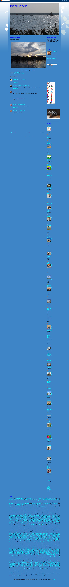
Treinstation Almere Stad (55, 564)
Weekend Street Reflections (20, 570)
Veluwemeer (20, 567)
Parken (50, 549)
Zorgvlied (21, 575)
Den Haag (49, 517)
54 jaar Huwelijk (22, 499)
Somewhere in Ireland (49, 216)
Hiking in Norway (48, 298)
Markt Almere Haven (12, 539)
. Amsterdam (11, 498)
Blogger (53, 579)
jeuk (44, 532)
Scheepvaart (44, 555)
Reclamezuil (45, 551)
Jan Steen (28, 532)
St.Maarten (25, 561)
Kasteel (33, 533)
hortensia (58, 530)
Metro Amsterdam (44, 539)
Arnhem (21, 506)
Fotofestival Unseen (37, 522)
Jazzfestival (36, 532)
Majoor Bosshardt (32, 538)
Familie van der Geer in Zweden (49, 361)
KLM (30, 535)
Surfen (22, 563)
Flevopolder (35, 521)
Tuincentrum (44, 565)
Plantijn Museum (36, 550)
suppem (19, 563)
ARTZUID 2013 (11, 507)
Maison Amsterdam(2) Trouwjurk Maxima (23, 538)
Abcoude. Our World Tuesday (47, 499)
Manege (40, 538)
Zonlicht (52, 574)
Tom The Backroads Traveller (49, 142)
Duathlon (11, 519)
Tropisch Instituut (26, 565)
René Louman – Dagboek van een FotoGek (49, 487)
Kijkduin (21, 535)
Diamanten (25, 518)
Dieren (29, 518)
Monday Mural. (29, 541)
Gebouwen (36, 523)
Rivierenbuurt (11, 553)
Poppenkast (51, 550)
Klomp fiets (34, 535)
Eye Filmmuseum (38, 520)
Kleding (28, 535)
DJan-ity (48, 324)
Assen (43, 507)
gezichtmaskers (17, 524)
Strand (42, 562)
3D (54, 498)
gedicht (41, 523)
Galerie (12, 523)
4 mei (58, 498)
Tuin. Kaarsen (40, 565)
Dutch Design (25, 519)
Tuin (35, 565)
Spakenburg (45, 560)
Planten (32, 550)
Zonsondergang (11, 575)
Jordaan (56, 532)
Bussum (55, 514)
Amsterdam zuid (15, 73)
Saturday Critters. (44, 554)
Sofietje (30, 560)
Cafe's (59, 514)
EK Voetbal (41, 519)
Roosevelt (32, 553)
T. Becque (14, 91)
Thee (29, 564)
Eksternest (45, 519)
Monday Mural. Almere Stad (37, 541)
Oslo (17, 548)
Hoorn (55, 530)
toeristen (40, 564)
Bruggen (25, 514)
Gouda (11, 525)
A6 (34, 499)
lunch (56, 537)
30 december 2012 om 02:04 (20, 110)
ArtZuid (58, 506)
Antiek (53, 505)
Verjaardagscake (41, 567)
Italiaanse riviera (20, 532)
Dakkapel (54, 516)
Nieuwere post (13, 132)
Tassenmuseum (52, 563)
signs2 (51, 219)
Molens (29, 540)
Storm (13, 562)
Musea (56, 542)
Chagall (42, 515)
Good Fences (33, 524)
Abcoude (40, 499)
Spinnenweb (10, 561)
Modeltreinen (11, 540)
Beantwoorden (15, 82)
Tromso (22, 565)
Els (10, 520)
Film (20, 521)
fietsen (57, 520)
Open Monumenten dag (45, 547)
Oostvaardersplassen (35, 547)
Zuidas (25, 575)
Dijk (36, 518)
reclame (41, 551)
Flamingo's (30, 521)
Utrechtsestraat (36, 566)
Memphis (32, 539)
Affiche (58, 499)
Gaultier (19, 523)
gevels (54, 523)
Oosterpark (21, 547)
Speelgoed (50, 560)
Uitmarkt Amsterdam (16, 566)
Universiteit (21, 566)
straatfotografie (24, 562)
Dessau (10, 518)
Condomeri (25, 516)
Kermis (25, 534)
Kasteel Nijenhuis (45, 533)
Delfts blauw (39, 517)
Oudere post (42, 132)
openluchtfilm (11, 548)
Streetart (45, 562)
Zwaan (32, 575)
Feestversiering (48, 520)
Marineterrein (53, 538)
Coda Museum (18, 516)
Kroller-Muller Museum (24, 536)
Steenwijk (46, 561)
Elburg (50, 519)
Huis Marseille (24, 531)
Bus (47, 514)
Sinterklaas (53, 557)
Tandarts (36, 563)
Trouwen (32, 565)
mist (48, 539)
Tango (39, 563)
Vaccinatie (40, 566)
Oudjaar (43, 548)
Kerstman (37, 534)
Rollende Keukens (20, 553)
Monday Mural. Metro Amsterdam (48, 541)
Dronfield (59, 518)
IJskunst (57, 531)
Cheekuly (49, 515)
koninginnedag (47, 535)
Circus (14, 516)
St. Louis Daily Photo (49, 182)
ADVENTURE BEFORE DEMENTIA (49, 204)
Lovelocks (53, 537)
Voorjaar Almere (50, 568)
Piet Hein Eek (20, 550)
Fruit (9, 523)
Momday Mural (33, 540)
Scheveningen (56, 555)
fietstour (17, 521)
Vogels (25, 568)
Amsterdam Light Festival (36, 503)
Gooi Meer (39, 524)
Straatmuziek (37, 562)
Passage (57, 549)
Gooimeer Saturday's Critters (51, 524)
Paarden (23, 549)
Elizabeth (58, 519)
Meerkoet (24, 539)
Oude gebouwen (27, 548)
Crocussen (38, 516)
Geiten (44, 523)
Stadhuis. (29, 561)
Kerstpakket (51, 534)
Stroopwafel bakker (53, 562)
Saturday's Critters (51, 554)
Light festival (43, 537)
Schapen (35, 555)
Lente (19, 537)
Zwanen (35, 575)
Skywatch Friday (21, 73)
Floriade (40, 521)
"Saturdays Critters (40, 498)
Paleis (39, 549)
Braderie (10, 514)
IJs (54, 531)
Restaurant (32, 552)
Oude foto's (21, 548)
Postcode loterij (11, 551)
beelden (45, 508)
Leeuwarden (49, 536)
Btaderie (34, 514)
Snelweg (26, 560)
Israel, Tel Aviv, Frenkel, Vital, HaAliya (49, 319)
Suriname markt (27, 563)
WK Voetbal (42, 573)
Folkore (54, 521)
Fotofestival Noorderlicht (29, 522)
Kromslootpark (31, 536)
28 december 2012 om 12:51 (21, 79)
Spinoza (19, 561)
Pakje (36, 549)
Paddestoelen (28, 549)
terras (19, 564)
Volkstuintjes (31, 568)
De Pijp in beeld (48, 263)
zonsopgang (17, 575)
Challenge (45, 515)
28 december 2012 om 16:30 (22, 91)
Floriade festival (45, 521)
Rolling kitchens (27, 553)
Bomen (10, 513)
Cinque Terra (57, 515)
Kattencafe (13, 534)
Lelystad (11, 537)
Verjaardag (30, 567)
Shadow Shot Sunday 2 (55, 556)
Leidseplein (58, 536)
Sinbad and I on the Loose (49, 410)
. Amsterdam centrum (19, 498)
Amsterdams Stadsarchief (19, 505)
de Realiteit (35, 517)
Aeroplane (54, 499)
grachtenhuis (46, 525)
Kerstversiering (13, 535)
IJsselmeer (10, 532)
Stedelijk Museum (40, 561)
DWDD (29, 519)
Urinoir (25, 566)
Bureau (45, 514)
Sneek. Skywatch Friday (16, 560)
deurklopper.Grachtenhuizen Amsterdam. (17, 518)
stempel (55, 561)
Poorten (47, 550)
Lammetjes (44, 536)
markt (57, 538)
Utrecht (31, 566)
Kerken (17, 534)
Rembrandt (23, 552)
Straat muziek (17, 562)
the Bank (22, 564)
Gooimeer (44, 524)
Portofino (55, 550)
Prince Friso (22, 551)
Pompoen (44, 550)
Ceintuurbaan (31, 515)
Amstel (44, 502)
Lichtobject (39, 537)
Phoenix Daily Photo (49, 165)
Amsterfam (33, 505)
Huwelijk (33, 531)
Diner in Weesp (47, 518)
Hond (48, 530)
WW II (58, 573)
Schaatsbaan (21, 555)
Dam (57, 516)
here (33, 70)
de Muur (31, 517)
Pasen (54, 549)
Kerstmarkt (42, 534)
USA (27, 566)
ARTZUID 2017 (22, 507)
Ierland (45, 531)
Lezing (30, 537)
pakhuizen (33, 549)
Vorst (54, 568)
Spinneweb (15, 561)
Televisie (58, 563)
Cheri (14, 110)
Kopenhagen (11, 536)
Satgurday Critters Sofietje (20, 554)
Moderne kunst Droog (16, 540)
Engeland (16, 520)
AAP (36, 499)
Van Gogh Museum (53, 566)
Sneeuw (21, 560)
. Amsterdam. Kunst (29, 498)
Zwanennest (38, 575)
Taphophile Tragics (45, 563)
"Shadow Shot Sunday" (48, 498)
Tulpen (51, 565)
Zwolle (43, 575)
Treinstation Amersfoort (12, 565)
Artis (54, 506)
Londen (50, 537)
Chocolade (52, 515)
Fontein (57, 521)
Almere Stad (11, 502)
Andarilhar (49, 371)
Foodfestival (13, 522)
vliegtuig (19, 568)
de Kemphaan (25, 517)
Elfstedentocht (54, 519)
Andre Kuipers (38, 505)
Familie (44, 520)
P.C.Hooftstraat (19, 549)
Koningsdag (53, 535)
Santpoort (10, 554)
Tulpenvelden (57, 565)
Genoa (47, 523)
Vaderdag (44, 566)
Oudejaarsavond (39, 548)
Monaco (37, 540)
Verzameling (53, 567)
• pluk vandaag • (49, 445)
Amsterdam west (40, 504)
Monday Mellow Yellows (42, 540)
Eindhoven (36, 519)
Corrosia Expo (33, 516)
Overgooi (14, 549)
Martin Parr (20, 539)
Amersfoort (33, 502)
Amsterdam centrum (23, 503)
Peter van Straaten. (15, 550)
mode (57, 539)
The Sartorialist (49, 478)
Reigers (15, 552)
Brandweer (13, 514)
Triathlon (18, 565)
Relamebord (19, 552)
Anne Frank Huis (43, 505)
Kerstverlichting (57, 534)
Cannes (18, 515)
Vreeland (57, 568)
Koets (43, 535)
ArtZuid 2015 (17, 507)
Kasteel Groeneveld (38, 533)
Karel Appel (25, 533)
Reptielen (28, 552)
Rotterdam (37, 553)
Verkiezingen (49, 567)
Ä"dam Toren (31, 499)
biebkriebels (18, 6)
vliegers (16, 568)
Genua (50, 523)
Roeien (15, 553)
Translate (54, 65)
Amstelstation (49, 502)
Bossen (36, 513)
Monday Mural (49, 540)
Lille (46, 537)
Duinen (17, 519)
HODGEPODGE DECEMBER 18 (49, 339)
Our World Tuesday (50, 548)
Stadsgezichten (33, 561)
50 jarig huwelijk (11, 499)
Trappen (48, 564)
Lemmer (15, 537)
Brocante (20, 514)
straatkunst (31, 562)
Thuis (32, 564)
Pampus (42, 549)
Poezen (41, 550)
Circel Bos (10, 516)
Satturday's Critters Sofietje (29, 554)
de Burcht (13, 517)
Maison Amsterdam (14, 538)
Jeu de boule (41, 532)
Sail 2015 (57, 553)
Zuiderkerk (28, 575)
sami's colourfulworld (49, 236)
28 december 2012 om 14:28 (24, 85)
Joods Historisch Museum (49, 532)
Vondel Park (35, 568)
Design (58, 517)
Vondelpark (40, 568)
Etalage (25, 520)
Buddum (37, 514)
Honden (51, 530)
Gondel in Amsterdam (27, 524)
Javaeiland (32, 532)
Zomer (34, 574)
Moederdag (22, 540)
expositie (33, 520)
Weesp (43, 570)
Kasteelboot (51, 533)
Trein (50, 564)
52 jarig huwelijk (16, 499)
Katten (55, 533)
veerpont (58, 566)
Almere (25, 500)
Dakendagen (49, 516)
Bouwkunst (53, 513)
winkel (19, 573)
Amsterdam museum (46, 503)
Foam (50, 521)
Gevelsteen (57, 523)
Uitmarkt (10, 566)
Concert (22, 516)
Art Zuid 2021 (37, 506)
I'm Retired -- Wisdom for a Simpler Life (49, 389)
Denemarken (54, 517)
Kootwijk (58, 535)
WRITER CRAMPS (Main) (48, 336)
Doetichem (55, 518)
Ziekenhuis (29, 574)
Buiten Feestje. (41, 514)
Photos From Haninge (49, 176)
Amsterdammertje (11, 505)
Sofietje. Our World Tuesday (38, 560)
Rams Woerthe (32, 551)
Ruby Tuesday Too (48, 553)
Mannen (44, 538)
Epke (22, 520)
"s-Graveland (34, 498)
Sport (21, 561)
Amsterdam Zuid (48, 504)
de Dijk (20, 517)
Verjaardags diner (35, 567)
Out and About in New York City (48, 467)
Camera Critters (13, 515)
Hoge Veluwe (30, 530)
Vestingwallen (58, 567)
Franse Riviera (49, 522)
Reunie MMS (37, 552)
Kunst (35, 536)
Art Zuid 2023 (42, 506)
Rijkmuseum (42, 552)
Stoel (58, 561)
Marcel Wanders (48, 538)
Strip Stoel (48, 562)
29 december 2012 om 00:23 (20, 104)
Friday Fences (55, 522)
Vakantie (48, 566)
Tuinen (48, 565)
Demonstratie (44, 517)
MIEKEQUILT (49, 225)
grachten (21, 525)
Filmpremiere (23, 521)
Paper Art (46, 549)
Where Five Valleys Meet (49, 345)
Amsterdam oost (20, 504)
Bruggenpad (29, 514)
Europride (30, 520)
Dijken (39, 518)
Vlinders (22, 568)
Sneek (10, 560)
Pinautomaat (28, 550)
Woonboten (51, 573)
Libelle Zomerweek (34, 537)
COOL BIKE (49, 137)
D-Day (41, 516)
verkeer (45, 567)
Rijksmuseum (47, 552)
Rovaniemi (42, 553)
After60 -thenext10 (49, 274)
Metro (39, 539)
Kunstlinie (39, 536)
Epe (19, 520)
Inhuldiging (15, 532)
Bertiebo (48, 126)
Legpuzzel (54, 536)
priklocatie (18, 551)
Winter (32, 573)
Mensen (36, 539)
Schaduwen (30, 555)
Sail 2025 (53, 553)
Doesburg (51, 518)
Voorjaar (45, 568)
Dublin (14, 519)
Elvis (12, 520)
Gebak (29, 523)
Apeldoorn (10, 506)
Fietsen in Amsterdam (12, 521)
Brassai (17, 514)
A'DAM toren (26, 499)
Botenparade (41, 513)
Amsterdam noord (55, 503)
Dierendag (33, 518)
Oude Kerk (33, 548)
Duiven (20, 519)
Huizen (29, 531)
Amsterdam (55, 502)
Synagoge (31, 563)
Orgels (15, 548)
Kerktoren (22, 534)
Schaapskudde (14, 555)
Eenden (32, 519)
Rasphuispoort (37, 551)
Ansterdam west (49, 505)
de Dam (17, 517)
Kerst (29, 534)
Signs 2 (30, 557)
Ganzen (16, 523)
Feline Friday (53, 520)
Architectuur (16, 506)
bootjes (24, 513)
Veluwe (17, 567)
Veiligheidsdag (12, 567)
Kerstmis (46, 534)
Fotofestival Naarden (19, 522)
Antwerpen (56, 505)
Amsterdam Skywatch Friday (31, 504)
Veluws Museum (25, 567)
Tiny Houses (36, 564)
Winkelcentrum (24, 573)
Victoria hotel (12, 568)
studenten (58, 562)
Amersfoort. (39, 502)
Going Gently (48, 154)
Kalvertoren (18, 533)
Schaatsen (25, 555)
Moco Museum (53, 539)
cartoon (21, 515)
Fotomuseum (44, 522)
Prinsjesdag (27, 551)
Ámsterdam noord (12, 504)
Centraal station (36, 515)
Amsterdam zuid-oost (56, 504)
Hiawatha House (48, 136)
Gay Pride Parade (24, 523)
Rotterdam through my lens (49, 421)
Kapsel (22, 533)
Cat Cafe (26, 515)
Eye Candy (49, 400)
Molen (26, 540)
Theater (26, 564)
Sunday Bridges (13, 563)
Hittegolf (15, 530)
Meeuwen (28, 539)
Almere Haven (41, 500)
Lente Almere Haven (24, 537)
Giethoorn (22, 524)
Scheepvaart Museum (50, 555)
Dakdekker (44, 516)
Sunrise (51, 403)
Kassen (29, 533)
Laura (14, 104)
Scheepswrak (40, 555)
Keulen (18, 535)
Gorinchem (58, 524)
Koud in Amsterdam (17, 536)
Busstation (51, 514)
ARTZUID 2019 (28, 507)
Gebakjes (32, 523)
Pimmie (24, 550)
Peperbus (10, 550)
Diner (43, 518)
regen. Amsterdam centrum (55, 551)
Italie (25, 532)
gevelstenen (11, 524)
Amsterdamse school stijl (27, 505)
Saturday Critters (37, 554)
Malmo (37, 538)
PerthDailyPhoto (16, 85)
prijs (14, 551)
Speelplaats (54, 560)
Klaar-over (24, 535)
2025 (52, 498)
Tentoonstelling (12, 564)
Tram (44, 564)
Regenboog (11, 552)
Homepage (28, 132)
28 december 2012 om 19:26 (21, 98)
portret (58, 550)
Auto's (58, 507)
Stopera (10, 562)
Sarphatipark (14, 554)
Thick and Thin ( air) (49, 382)
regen (49, 551)
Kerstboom (32, 534)
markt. (17, 539)
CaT (23, 515)
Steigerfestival (51, 561)
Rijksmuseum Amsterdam (55, 552)
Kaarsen (15, 533)
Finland (27, 521)
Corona (29, 516)
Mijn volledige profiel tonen (51, 58)
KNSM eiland (39, 535)
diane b (14, 79)
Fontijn (10, 522)
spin (58, 560)
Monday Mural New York (21, 541)
